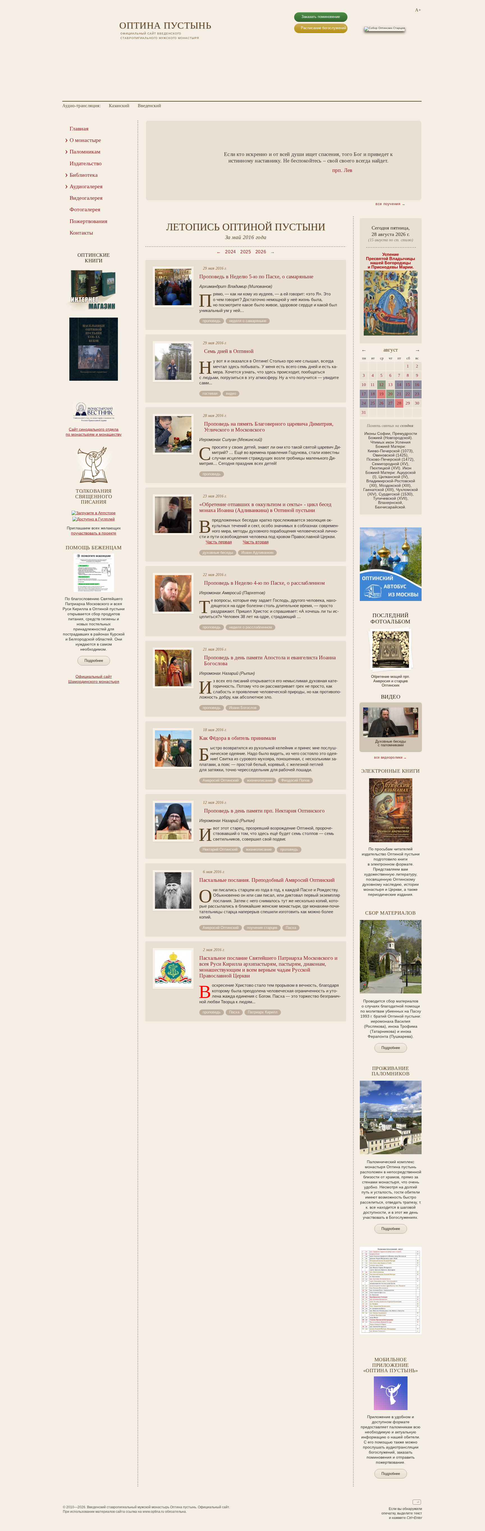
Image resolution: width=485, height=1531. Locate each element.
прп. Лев (342, 170)
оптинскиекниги (93, 257)
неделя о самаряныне (247, 321)
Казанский (119, 106)
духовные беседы (218, 552)
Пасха (291, 928)
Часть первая (219, 542)
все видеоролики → (390, 757)
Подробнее (93, 660)
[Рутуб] (137, 48)
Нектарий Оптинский (220, 849)
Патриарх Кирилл (263, 1012)
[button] (158, 160)
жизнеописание (260, 780)
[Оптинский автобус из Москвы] (391, 599)
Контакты (81, 232)
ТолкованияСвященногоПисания (93, 496)
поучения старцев (262, 928)
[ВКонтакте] (122, 48)
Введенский (149, 106)
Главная (79, 128)
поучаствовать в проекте (93, 533)
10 (109, 384)
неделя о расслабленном (250, 627)
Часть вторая (256, 542)
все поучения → (391, 204)
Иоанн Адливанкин (257, 552)
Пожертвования (88, 221)
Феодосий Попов (295, 780)
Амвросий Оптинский (221, 780)
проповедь (212, 321)
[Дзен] (152, 48)
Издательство (86, 163)
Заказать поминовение (320, 17)
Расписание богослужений (323, 28)
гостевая (210, 393)
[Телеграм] (144, 48)
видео (231, 393)
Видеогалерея (86, 198)
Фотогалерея (85, 209)
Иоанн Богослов (243, 708)
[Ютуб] (130, 48)
